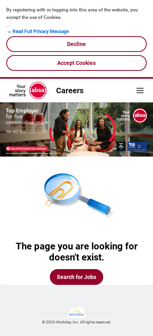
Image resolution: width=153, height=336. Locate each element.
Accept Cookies (76, 63)
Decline (76, 44)
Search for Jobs (76, 277)
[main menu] (140, 90)
